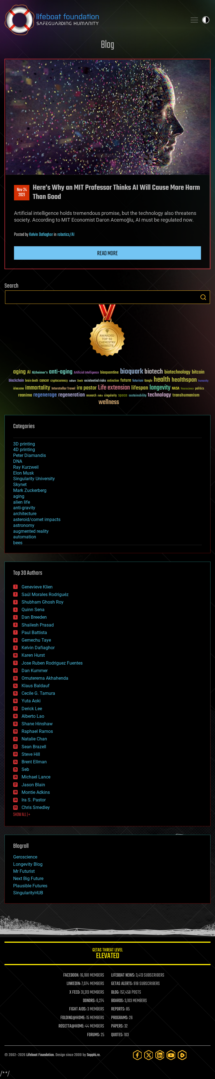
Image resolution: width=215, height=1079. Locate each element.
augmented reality (31, 531)
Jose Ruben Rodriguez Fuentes (52, 663)
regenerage (45, 395)
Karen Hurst (33, 655)
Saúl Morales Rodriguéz (45, 594)
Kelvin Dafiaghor (41, 234)
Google (148, 381)
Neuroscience (187, 389)
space (122, 395)
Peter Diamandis (29, 455)
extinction (113, 381)
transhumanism (185, 395)
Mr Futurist (24, 871)
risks (100, 395)
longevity (159, 387)
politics (199, 389)
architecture (24, 513)
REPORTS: (118, 1009)
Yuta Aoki (31, 700)
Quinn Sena (33, 609)
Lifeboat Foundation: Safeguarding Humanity (93, 19)
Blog (107, 45)
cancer (44, 381)
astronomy (23, 525)
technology (159, 395)
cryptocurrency (59, 381)
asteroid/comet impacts (36, 519)
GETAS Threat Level (107, 954)
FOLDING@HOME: (72, 1018)
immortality (37, 387)
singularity (110, 396)
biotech (153, 372)
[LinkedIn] (159, 1055)
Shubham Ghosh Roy (43, 602)
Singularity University (34, 478)
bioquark (131, 372)
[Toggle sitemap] (194, 20)
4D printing (24, 449)
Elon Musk (23, 473)
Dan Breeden (34, 617)
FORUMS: (93, 1035)
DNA (17, 461)
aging (19, 372)
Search (203, 297)
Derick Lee (32, 708)
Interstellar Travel (63, 389)
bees (17, 542)
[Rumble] (182, 1055)
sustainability (137, 396)
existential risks (95, 381)
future (125, 380)
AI (29, 372)
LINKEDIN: (74, 983)
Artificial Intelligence (86, 373)
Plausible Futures (30, 885)
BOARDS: (117, 1001)
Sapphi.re (93, 1055)
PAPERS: (117, 1026)
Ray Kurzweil (26, 467)
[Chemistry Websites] (107, 331)
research (91, 396)
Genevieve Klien (37, 587)
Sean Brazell (34, 746)
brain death (31, 381)
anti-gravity (24, 507)
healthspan (184, 380)
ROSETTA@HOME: (71, 1026)
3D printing (24, 444)
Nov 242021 (22, 192)
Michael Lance (36, 777)
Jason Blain (33, 784)
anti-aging (61, 372)
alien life (21, 502)
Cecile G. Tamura (38, 693)
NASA (175, 388)
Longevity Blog (28, 864)
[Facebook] (137, 1055)
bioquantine (109, 372)
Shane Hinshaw (37, 723)
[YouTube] (171, 1055)
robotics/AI (65, 234)
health (162, 380)
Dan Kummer (35, 670)
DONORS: (89, 1001)
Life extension (114, 387)
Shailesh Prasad (38, 625)
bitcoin (198, 372)
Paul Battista (34, 632)
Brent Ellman (34, 761)
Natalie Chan (34, 739)
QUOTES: (117, 1035)
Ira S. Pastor (34, 800)
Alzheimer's (40, 373)
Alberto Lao (33, 716)
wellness (109, 402)
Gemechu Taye (36, 640)
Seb (25, 769)
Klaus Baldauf (36, 685)
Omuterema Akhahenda (45, 678)
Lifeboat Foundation (40, 1055)
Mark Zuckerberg (29, 490)
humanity (203, 381)
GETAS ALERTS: (122, 983)
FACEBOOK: (71, 975)
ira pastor (87, 388)
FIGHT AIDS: (78, 1009)
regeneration (71, 395)
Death (80, 381)
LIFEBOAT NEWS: (123, 975)
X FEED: (74, 992)
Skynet (20, 484)
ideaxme (18, 389)
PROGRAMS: (119, 1018)
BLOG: (115, 992)
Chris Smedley (36, 807)
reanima (25, 395)
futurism (137, 381)
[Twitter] (148, 1055)
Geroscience (25, 857)
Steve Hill (31, 754)
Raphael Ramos (37, 731)
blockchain (16, 381)
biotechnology (177, 372)
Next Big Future (28, 878)
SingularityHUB (28, 892)
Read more (107, 253)
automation (24, 537)
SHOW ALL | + (21, 814)
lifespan (139, 388)
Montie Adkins (36, 792)
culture (72, 381)
